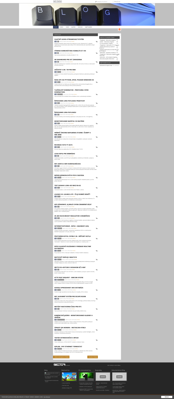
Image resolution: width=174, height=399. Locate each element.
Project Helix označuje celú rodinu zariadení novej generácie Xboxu (86, 383)
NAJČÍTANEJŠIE (88, 27)
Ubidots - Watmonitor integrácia (107, 41)
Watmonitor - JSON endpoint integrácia (108, 57)
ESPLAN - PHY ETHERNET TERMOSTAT (68, 346)
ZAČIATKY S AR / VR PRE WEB (65, 70)
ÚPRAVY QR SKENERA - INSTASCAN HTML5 (70, 328)
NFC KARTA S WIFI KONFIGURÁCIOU (67, 164)
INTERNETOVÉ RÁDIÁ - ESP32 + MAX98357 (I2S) (71, 226)
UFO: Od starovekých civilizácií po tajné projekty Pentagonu (119, 383)
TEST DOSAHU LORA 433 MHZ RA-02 (67, 185)
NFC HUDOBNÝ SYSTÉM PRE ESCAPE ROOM (70, 296)
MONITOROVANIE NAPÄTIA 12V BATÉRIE (69, 121)
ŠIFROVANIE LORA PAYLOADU (65, 112)
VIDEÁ (67, 27)
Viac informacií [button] (47, 397)
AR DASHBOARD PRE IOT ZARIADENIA (68, 59)
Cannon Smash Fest (66, 383)
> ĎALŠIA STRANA (92, 357)
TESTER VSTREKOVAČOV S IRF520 (66, 338)
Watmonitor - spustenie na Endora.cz (108, 52)
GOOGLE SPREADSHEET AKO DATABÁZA (68, 288)
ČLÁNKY (61, 27)
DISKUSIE (80, 27)
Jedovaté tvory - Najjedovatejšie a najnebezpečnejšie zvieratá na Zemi (119, 391)
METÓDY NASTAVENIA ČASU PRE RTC (68, 307)
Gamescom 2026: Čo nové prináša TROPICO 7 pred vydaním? (86, 390)
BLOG (55, 27)
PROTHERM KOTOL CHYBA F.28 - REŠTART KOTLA (72, 236)
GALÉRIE (73, 27)
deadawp (72, 41)
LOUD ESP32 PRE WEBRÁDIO (64, 154)
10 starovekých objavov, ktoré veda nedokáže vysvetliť (118, 387)
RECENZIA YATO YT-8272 (63, 145)
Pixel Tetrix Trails (65, 385)
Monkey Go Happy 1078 (67, 388)
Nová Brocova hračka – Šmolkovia (102, 390)
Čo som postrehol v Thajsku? (106, 43)
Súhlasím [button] (167, 397)
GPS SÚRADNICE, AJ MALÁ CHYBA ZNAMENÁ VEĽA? (72, 204)
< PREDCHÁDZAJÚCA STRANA (61, 357)
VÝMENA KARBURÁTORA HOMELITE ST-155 (70, 51)
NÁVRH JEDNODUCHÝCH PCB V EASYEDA (69, 175)
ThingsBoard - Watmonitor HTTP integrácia (109, 45)
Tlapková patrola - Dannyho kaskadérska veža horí (101, 387)
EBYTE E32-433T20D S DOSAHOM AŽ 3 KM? (70, 267)
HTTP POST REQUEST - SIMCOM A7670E (68, 277)
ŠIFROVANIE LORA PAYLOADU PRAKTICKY (69, 101)
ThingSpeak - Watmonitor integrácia (108, 40)
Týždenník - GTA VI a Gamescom (86, 386)
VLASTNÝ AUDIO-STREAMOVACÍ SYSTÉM (69, 39)
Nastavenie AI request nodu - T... (107, 65)
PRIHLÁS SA (117, 1)
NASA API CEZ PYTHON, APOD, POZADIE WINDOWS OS (74, 80)
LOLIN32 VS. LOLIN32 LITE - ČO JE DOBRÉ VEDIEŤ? (72, 194)
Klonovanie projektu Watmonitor (107, 58)
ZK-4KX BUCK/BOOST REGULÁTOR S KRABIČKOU (72, 216)
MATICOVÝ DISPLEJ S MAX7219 (65, 257)
